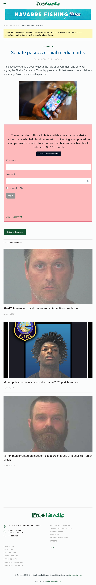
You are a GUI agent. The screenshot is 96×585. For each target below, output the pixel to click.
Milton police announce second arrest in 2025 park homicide (41, 382)
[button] (5, 3)
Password (10, 173)
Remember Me (15, 187)
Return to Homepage (15, 232)
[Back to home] (48, 3)
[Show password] (88, 181)
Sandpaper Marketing (53, 581)
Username (11, 159)
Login (52, 547)
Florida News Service (55, 59)
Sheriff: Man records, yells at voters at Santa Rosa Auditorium (42, 308)
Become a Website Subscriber (48, 154)
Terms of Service (75, 575)
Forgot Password (14, 216)
